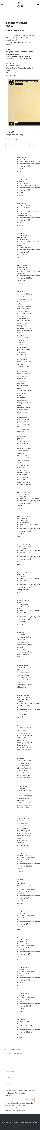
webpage (21, 291)
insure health (23, 665)
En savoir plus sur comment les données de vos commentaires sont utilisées (16, 1107)
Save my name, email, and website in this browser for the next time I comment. (20, 1093)
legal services (24, 816)
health (20, 725)
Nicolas (20, 758)
